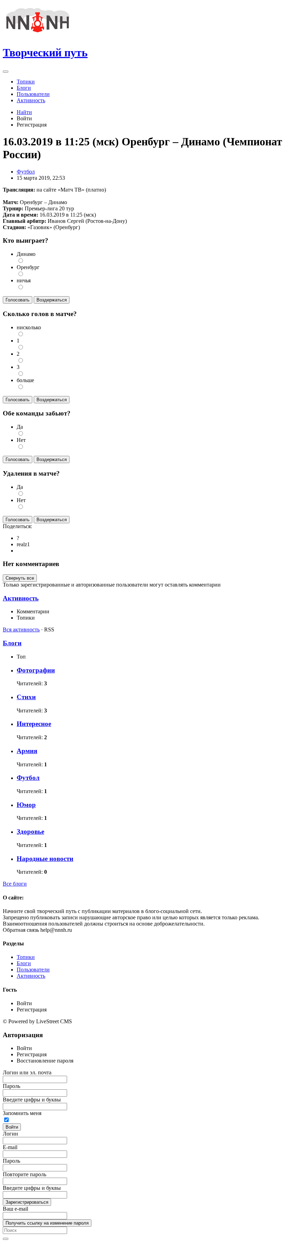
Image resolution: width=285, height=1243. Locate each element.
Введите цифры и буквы (32, 1100)
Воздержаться (51, 299)
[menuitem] (149, 82)
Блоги (12, 643)
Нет (21, 440)
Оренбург (28, 267)
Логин (10, 1134)
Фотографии (36, 670)
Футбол (26, 172)
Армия (27, 750)
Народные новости (45, 858)
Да (20, 427)
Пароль (11, 1086)
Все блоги (15, 884)
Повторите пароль (24, 1174)
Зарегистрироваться (27, 1202)
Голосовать (18, 299)
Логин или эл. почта (27, 1072)
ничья (24, 280)
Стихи (26, 697)
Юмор (26, 804)
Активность (21, 598)
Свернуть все (20, 578)
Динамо (26, 254)
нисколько (29, 327)
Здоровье (30, 831)
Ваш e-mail (15, 1209)
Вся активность (21, 629)
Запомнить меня (22, 1113)
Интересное (34, 723)
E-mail (10, 1147)
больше (25, 380)
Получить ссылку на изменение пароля (47, 1223)
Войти (12, 1127)
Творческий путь (45, 52)
